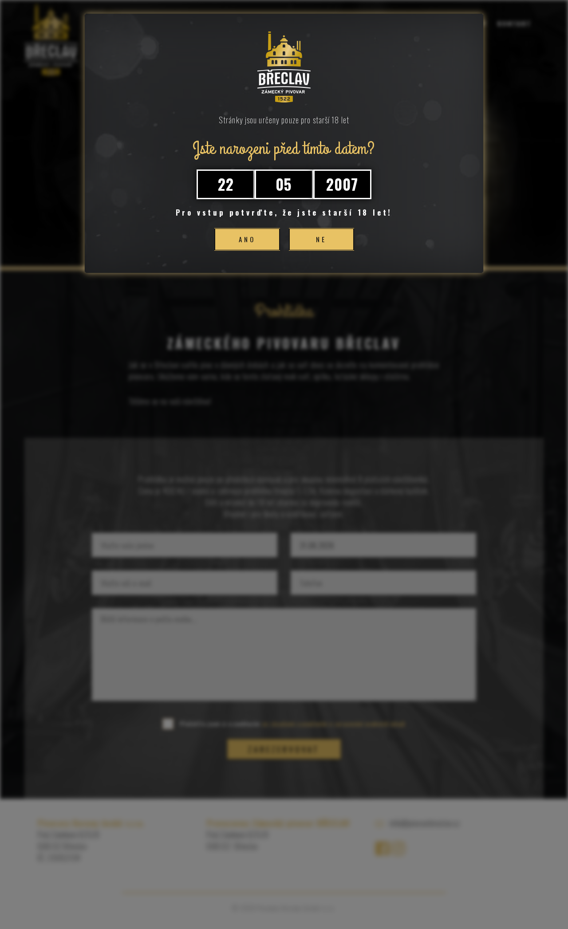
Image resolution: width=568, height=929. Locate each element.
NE (321, 239)
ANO (247, 239)
